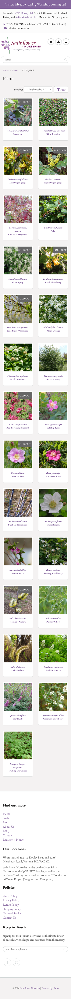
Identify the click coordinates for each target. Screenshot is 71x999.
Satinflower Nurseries (30, 988)
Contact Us (9, 918)
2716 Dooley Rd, (24, 13)
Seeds (6, 818)
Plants (15, 70)
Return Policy (11, 905)
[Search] (65, 60)
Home (6, 70)
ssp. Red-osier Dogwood (17, 231)
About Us (8, 827)
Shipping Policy (12, 909)
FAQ (6, 831)
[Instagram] (16, 962)
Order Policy (10, 896)
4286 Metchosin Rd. (27, 17)
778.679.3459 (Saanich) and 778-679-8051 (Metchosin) (36, 24)
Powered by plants (50, 988)
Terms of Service (12, 913)
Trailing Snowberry (17, 767)
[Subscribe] (63, 949)
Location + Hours (13, 840)
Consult (7, 835)
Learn (6, 822)
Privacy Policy (11, 900)
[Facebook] (7, 962)
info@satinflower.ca (18, 28)
